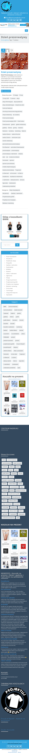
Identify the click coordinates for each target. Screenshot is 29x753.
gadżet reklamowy (21, 124)
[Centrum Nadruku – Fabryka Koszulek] (14, 6)
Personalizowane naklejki (9, 639)
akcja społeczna (18, 101)
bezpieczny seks (19, 105)
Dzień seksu (21, 121)
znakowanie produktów (9, 186)
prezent (17, 340)
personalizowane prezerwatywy (11, 144)
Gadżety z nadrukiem (16, 193)
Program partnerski (11, 280)
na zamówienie (15, 333)
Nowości (8, 271)
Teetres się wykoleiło (8, 598)
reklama (20, 154)
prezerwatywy (15, 150)
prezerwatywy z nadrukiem (10, 154)
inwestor (20, 127)
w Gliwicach (6, 173)
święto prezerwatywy (8, 170)
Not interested (6, 589)
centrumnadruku (8, 310)
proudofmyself (7, 347)
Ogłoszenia (9, 275)
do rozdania (16, 114)
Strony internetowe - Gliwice (14, 752)
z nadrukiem (6, 180)
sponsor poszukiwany (8, 163)
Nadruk (24, 131)
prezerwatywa (6, 150)
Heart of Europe (6, 630)
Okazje (8, 278)
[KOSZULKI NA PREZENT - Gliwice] (14, 397)
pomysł (13, 337)
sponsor (12, 160)
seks (4, 157)
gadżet (19, 313)
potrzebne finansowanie (17, 147)
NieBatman (4, 647)
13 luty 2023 (6, 98)
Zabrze (15, 361)
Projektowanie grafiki (8, 196)
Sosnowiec (5, 160)
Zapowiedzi (9, 294)
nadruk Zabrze (6, 137)
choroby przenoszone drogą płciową (12, 111)
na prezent (6, 333)
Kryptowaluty (9, 267)
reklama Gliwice (7, 350)
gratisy (15, 127)
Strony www (9, 288)
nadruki (21, 330)
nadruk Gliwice (6, 134)
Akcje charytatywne (15, 190)
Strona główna (5, 40)
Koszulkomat (5, 581)
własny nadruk (7, 361)
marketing (17, 131)
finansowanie (6, 124)
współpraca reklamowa (16, 176)
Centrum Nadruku (7, 108)
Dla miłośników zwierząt (9, 654)
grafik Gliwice (7, 320)
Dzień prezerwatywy (8, 118)
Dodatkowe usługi (11, 261)
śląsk (19, 367)
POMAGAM (6, 337)
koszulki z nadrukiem (9, 327)
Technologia (9, 290)
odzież (23, 333)
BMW (5, 306)
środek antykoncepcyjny (9, 167)
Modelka (8, 269)
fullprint (13, 313)
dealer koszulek (18, 310)
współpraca (6, 176)
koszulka (6, 323)
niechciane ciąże (16, 137)
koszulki (12, 323)
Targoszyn (18, 170)
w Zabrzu (20, 173)
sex (7, 157)
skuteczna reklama (14, 157)
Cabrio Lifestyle (6, 661)
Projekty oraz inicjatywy (9, 200)
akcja (18, 98)
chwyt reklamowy (7, 114)
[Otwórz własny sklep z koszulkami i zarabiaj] (14, 700)
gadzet (13, 124)
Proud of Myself (20, 344)
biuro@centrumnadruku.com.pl (15, 17)
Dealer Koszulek (7, 730)
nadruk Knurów (16, 134)
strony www (14, 354)
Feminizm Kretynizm (7, 614)
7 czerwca (12, 98)
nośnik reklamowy (7, 141)
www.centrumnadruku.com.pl (14, 743)
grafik (17, 316)
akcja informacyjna (8, 101)
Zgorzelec (5, 183)
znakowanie (12, 183)
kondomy (11, 131)
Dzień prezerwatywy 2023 (9, 121)
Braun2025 (4, 604)
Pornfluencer (6, 147)
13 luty (21, 95)
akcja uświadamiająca (8, 105)
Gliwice (10, 127)
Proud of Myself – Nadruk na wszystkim (13, 719)
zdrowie (22, 180)
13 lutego (15, 95)
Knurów (21, 320)
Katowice (5, 131)
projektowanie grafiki (9, 344)
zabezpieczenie (14, 180)
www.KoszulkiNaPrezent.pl (14, 379)
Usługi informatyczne (11, 292)
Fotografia (9, 263)
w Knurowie (13, 173)
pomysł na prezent (8, 340)
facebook (6, 313)
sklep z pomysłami (18, 350)
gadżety (5, 127)
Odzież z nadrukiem (11, 273)
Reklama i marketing (8, 203)
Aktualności (6, 193)
